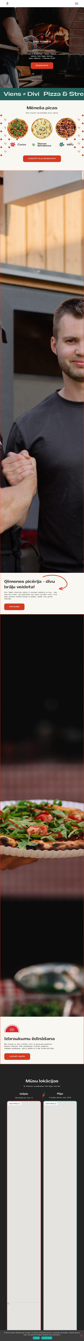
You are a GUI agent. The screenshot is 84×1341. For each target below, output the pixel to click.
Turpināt (36, 1338)
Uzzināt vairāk (46, 1338)
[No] (81, 1336)
